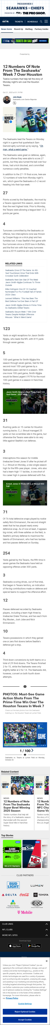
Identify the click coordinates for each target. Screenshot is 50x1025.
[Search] (41, 21)
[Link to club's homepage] (5, 20)
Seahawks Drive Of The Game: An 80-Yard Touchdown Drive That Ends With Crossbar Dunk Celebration (21, 273)
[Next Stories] (44, 854)
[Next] (32, 750)
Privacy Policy (12, 998)
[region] (25, 991)
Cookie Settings (25, 1004)
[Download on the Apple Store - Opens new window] (15, 946)
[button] (25, 401)
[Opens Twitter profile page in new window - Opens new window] (14, 103)
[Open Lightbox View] (25, 741)
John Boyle (17, 97)
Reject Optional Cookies (25, 1012)
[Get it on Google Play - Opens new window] (34, 947)
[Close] (47, 961)
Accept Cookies (25, 1020)
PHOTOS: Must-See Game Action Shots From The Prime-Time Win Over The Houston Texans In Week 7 (23, 700)
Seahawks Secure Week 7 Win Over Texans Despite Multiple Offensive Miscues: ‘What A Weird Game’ (20, 314)
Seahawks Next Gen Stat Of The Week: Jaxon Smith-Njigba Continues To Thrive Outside (22, 282)
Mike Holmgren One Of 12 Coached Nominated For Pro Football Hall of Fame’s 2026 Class (23, 292)
